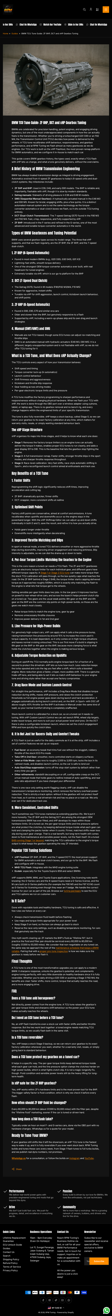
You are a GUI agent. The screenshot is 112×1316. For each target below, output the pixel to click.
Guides (15, 33)
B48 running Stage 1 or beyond (28, 840)
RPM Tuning (50, 1312)
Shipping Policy (11, 1259)
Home (5, 33)
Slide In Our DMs (70, 24)
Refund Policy (10, 1263)
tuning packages (72, 890)
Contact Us (8, 1252)
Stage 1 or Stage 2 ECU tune (55, 572)
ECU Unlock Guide (12, 1244)
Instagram (74, 1158)
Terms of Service (12, 1266)
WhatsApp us (19, 1158)
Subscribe (99, 1261)
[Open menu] (106, 9)
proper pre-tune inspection (54, 951)
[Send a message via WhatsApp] (107, 1310)
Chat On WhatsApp (22, 24)
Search (6, 1255)
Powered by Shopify (65, 1312)
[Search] (84, 9)
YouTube (89, 1158)
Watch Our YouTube (47, 24)
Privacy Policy (10, 1270)
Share (19, 1169)
